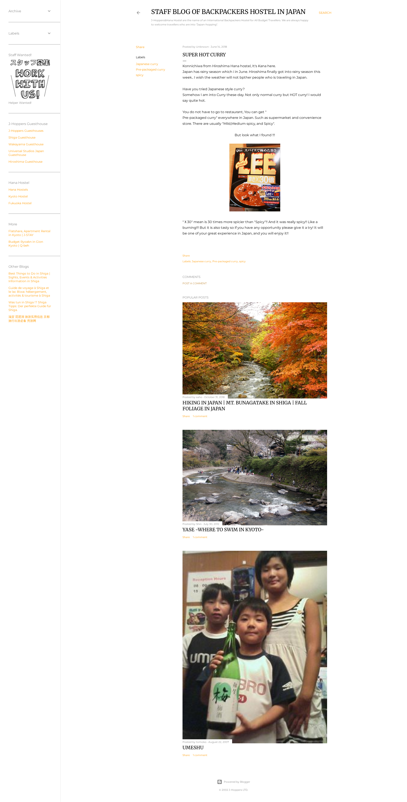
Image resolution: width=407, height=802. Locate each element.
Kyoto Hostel (18, 196)
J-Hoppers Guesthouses (25, 131)
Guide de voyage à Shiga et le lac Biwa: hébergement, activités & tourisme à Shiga (29, 291)
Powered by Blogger (237, 781)
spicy (140, 75)
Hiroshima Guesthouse (25, 162)
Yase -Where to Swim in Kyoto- (223, 530)
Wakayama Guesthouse (25, 144)
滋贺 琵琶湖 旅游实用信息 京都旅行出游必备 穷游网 (29, 319)
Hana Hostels (18, 189)
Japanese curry (147, 64)
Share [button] (140, 47)
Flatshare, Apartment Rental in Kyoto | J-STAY (29, 233)
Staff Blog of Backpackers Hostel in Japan (228, 12)
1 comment (200, 416)
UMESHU (193, 748)
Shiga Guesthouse (21, 137)
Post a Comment (195, 283)
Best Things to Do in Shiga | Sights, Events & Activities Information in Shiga (29, 277)
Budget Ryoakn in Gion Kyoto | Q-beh (25, 243)
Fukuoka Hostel (20, 203)
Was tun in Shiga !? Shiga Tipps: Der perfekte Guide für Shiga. (29, 306)
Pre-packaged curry (150, 69)
